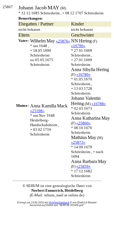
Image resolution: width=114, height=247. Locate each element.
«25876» (63, 41)
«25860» (83, 123)
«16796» (78, 46)
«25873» (78, 142)
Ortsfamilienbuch (59, 202)
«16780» (83, 74)
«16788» (98, 104)
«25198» (37, 111)
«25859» (83, 166)
